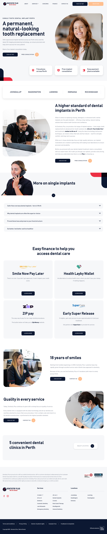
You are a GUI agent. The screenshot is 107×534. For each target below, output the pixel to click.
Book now (96, 4)
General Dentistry (57, 509)
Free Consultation (27, 54)
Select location (83, 446)
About (26, 3)
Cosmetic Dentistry (42, 503)
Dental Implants (57, 498)
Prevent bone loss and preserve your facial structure (24, 221)
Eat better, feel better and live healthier (20, 229)
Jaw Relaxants (41, 506)
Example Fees (53, 524)
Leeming (34, 92)
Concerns (45, 3)
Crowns (55, 500)
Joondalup (91, 92)
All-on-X (39, 498)
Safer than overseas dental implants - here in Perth (24, 206)
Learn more (28, 293)
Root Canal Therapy (58, 503)
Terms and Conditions (9, 524)
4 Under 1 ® (40, 495)
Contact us (73, 379)
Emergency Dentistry (43, 509)
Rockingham (72, 92)
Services (34, 3)
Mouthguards (56, 506)
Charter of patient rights (37, 524)
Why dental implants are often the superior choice (23, 213)
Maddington (15, 92)
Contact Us (64, 3)
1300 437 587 (10, 54)
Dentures (39, 500)
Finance (54, 3)
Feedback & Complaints (67, 524)
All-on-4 (55, 495)
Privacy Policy (23, 524)
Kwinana (53, 92)
